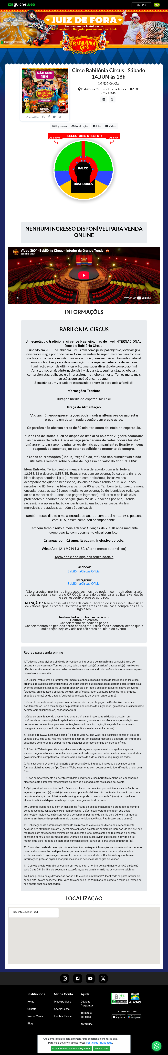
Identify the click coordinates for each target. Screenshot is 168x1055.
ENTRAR (141, 4)
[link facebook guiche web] (77, 978)
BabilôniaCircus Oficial (83, 571)
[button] (84, 652)
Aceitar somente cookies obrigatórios (71, 1048)
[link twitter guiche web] (103, 978)
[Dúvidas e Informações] (156, 5)
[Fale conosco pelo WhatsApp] (156, 1046)
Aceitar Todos (101, 1048)
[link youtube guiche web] (90, 978)
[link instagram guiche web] (64, 978)
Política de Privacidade (99, 1042)
